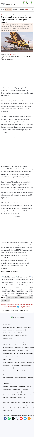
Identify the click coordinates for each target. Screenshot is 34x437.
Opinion (14, 394)
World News (25, 392)
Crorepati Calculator (20, 362)
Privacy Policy (25, 402)
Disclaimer (5, 405)
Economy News (29, 394)
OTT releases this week (8, 345)
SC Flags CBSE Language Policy (10, 356)
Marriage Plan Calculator (23, 370)
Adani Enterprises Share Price (24, 327)
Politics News (13, 397)
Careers (4, 410)
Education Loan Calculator (9, 370)
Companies (8, 9)
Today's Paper (6, 402)
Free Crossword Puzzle (8, 380)
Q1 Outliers (12, 350)
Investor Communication (15, 405)
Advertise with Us (21, 407)
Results (21, 9)
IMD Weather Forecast (8, 347)
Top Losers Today (19, 347)
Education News (6, 394)
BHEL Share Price (22, 333)
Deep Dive (5, 350)
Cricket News (26, 389)
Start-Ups (15, 9)
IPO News (29, 386)
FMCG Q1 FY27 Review (22, 350)
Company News (13, 386)
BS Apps (10, 410)
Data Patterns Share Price (9, 353)
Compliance (5, 407)
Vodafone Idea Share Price (21, 335)
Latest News (5, 386)
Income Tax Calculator (8, 362)
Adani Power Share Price (8, 330)
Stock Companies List (8, 377)
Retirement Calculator (26, 365)
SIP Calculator (15, 365)
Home (2, 9)
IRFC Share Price (20, 330)
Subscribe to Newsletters (20, 377)
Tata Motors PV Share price (9, 333)
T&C (19, 402)
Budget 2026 (21, 397)
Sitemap (29, 407)
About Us (13, 402)
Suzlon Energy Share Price (9, 327)
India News (5, 397)
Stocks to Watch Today (18, 342)
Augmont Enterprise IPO (21, 345)
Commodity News (7, 389)
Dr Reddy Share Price (8, 335)
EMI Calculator (6, 365)
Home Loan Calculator (19, 368)
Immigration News (17, 389)
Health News (21, 394)
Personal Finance (7, 392)
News (26, 9)
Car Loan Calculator (7, 368)
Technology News (16, 392)
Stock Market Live (7, 342)
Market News (22, 386)
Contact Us (12, 407)
